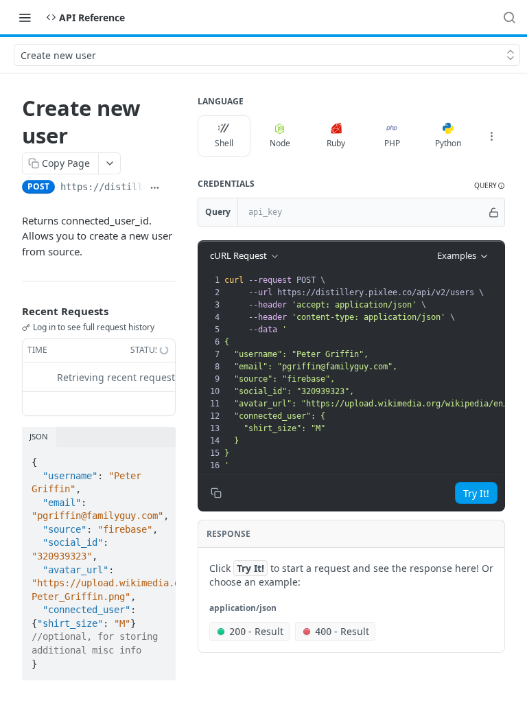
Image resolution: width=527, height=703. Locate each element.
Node (280, 143)
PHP (392, 143)
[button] (489, 186)
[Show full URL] (155, 188)
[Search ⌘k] (509, 17)
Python (448, 143)
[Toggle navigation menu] (25, 17)
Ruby (336, 143)
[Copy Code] (159, 458)
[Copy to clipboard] (170, 188)
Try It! (476, 493)
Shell (224, 143)
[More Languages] (491, 136)
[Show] (494, 212)
